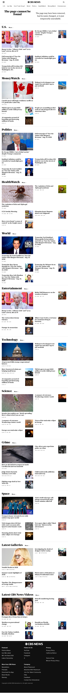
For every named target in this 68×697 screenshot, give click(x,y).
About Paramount (29, 667)
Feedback (27, 677)
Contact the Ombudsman (31, 680)
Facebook (27, 653)
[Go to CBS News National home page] (34, 2)
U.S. (4, 6)
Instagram (27, 655)
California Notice (51, 653)
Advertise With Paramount (32, 669)
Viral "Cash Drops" (19, 6)
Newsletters (5, 667)
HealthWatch (42, 6)
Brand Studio (6, 675)
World (28, 6)
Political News (6, 650)
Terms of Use (50, 658)
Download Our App (8, 672)
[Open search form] (63, 2)
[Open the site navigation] (13, 2)
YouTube (26, 650)
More (10, 27)
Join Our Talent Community (32, 672)
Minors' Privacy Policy (52, 660)
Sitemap (4, 677)
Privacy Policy (50, 650)
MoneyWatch (52, 6)
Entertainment (62, 6)
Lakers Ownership (7, 658)
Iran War (9, 6)
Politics (34, 6)
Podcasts (4, 669)
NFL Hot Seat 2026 (8, 655)
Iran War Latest (6, 653)
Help (25, 675)
